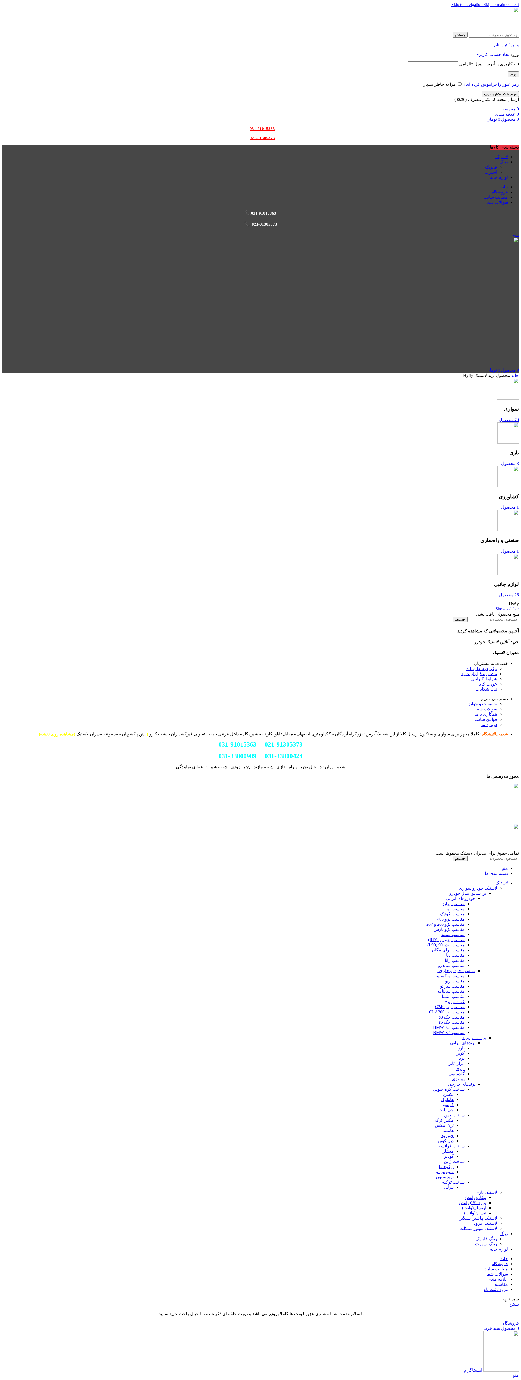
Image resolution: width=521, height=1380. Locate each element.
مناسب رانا (455, 960)
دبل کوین (446, 1140)
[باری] (508, 442)
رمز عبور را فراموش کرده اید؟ (491, 84)
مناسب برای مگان (448, 950)
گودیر (449, 1156)
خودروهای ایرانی (460, 898)
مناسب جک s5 (452, 1022)
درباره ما (489, 724)
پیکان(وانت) (475, 1197)
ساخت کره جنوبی (449, 1089)
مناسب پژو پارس (449, 929)
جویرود (447, 1135)
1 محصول (510, 507)
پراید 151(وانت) (472, 1202)
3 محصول (510, 463)
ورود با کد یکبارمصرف (500, 94)
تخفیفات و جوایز (482, 704)
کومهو (448, 1104)
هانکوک (447, 1099)
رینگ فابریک (486, 1238)
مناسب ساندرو (451, 965)
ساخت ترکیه (453, 1182)
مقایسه (501, 1284)
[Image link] (507, 807)
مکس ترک (444, 1120)
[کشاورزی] (508, 486)
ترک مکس (444, 1125)
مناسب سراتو (452, 986)
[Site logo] (499, 29)
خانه (514, 375)
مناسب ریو (455, 981)
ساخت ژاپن (454, 1161)
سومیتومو (445, 1171)
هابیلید (448, 1130)
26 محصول (509, 594)
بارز (461, 1048)
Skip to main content (501, 4)
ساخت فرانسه (452, 1146)
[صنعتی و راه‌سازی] (508, 529)
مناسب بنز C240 (450, 1006)
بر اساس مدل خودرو (467, 893)
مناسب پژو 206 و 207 (445, 924)
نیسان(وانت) (475, 1213)
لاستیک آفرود (485, 1223)
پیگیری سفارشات (481, 668)
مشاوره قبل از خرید (479, 673)
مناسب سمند (453, 934)
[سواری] (508, 398)
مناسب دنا (455, 955)
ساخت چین (454, 1115)
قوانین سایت (486, 719)
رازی (460, 1068)
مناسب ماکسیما (450, 975)
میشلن (447, 1151)
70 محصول (509, 419)
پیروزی (458, 1079)
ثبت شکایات (486, 689)
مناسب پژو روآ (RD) (446, 939)
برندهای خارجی (461, 1084)
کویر (461, 1053)
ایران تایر (457, 1063)
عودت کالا (488, 684)
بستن (514, 1304)
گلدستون (457, 1073)
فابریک (491, 167)
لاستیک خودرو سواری (478, 888)
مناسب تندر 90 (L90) (446, 945)
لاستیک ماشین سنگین (478, 1218)
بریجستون (445, 1177)
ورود (513, 74)
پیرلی (449, 1187)
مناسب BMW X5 (449, 1032)
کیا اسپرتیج (455, 1001)
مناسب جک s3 (452, 1017)
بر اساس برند (474, 1037)
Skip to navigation (467, 4)
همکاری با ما (486, 714)
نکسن (448, 1094)
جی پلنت (446, 1110)
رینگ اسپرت (486, 1244)
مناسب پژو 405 (451, 919)
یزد (462, 1058)
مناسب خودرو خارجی (456, 970)
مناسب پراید (454, 903)
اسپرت (491, 172)
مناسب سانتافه (451, 991)
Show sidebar (507, 609)
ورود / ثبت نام (495, 1289)
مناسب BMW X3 (449, 1027)
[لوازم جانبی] (508, 573)
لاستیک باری (486, 1192)
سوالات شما (486, 709)
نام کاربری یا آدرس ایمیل (489, 64)
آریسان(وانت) (474, 1207)
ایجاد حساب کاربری (492, 54)
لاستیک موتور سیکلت (478, 1228)
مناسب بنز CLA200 (447, 1012)
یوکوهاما (446, 1166)
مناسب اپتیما (453, 996)
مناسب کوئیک (452, 914)
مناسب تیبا (455, 908)
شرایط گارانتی (484, 679)
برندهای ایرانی (462, 1042)
